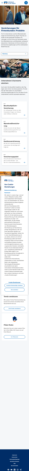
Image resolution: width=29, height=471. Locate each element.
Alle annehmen (14, 289)
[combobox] (14, 54)
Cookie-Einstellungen (14, 282)
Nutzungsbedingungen (14, 459)
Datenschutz (14, 457)
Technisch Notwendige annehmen (14, 285)
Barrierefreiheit (14, 465)
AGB (14, 463)
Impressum (14, 455)
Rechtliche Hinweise (14, 461)
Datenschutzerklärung (10, 190)
